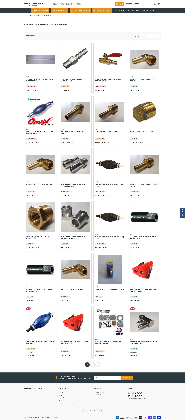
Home (25, 15)
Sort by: (136, 36)
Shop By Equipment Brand (79, 10)
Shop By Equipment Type (101, 10)
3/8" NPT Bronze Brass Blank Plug (142, 132)
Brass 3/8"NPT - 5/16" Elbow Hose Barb (39, 184)
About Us (130, 10)
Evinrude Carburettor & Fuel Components (40, 15)
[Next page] (98, 364)
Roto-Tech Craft (119, 10)
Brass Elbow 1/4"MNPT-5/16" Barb (72, 289)
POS (42, 417)
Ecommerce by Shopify (52, 417)
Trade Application (147, 10)
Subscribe (126, 378)
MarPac (28, 77)
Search (61, 392)
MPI (131, 234)
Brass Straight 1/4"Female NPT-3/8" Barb (109, 289)
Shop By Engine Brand (39, 10)
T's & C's (61, 398)
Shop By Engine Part (58, 10)
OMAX (27, 129)
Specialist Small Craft (34, 417)
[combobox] (88, 4)
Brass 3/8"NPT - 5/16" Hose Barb (106, 132)
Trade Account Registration (67, 403)
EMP (96, 339)
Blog (137, 10)
